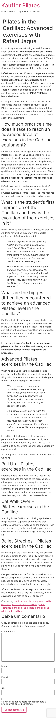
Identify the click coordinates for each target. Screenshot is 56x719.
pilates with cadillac (11, 611)
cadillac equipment (34, 601)
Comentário (8, 631)
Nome (5, 666)
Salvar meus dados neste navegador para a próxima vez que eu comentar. (23, 703)
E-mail (5, 677)
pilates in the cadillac (38, 607)
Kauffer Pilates (20, 5)
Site (3, 688)
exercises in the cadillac (24, 604)
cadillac (19, 601)
